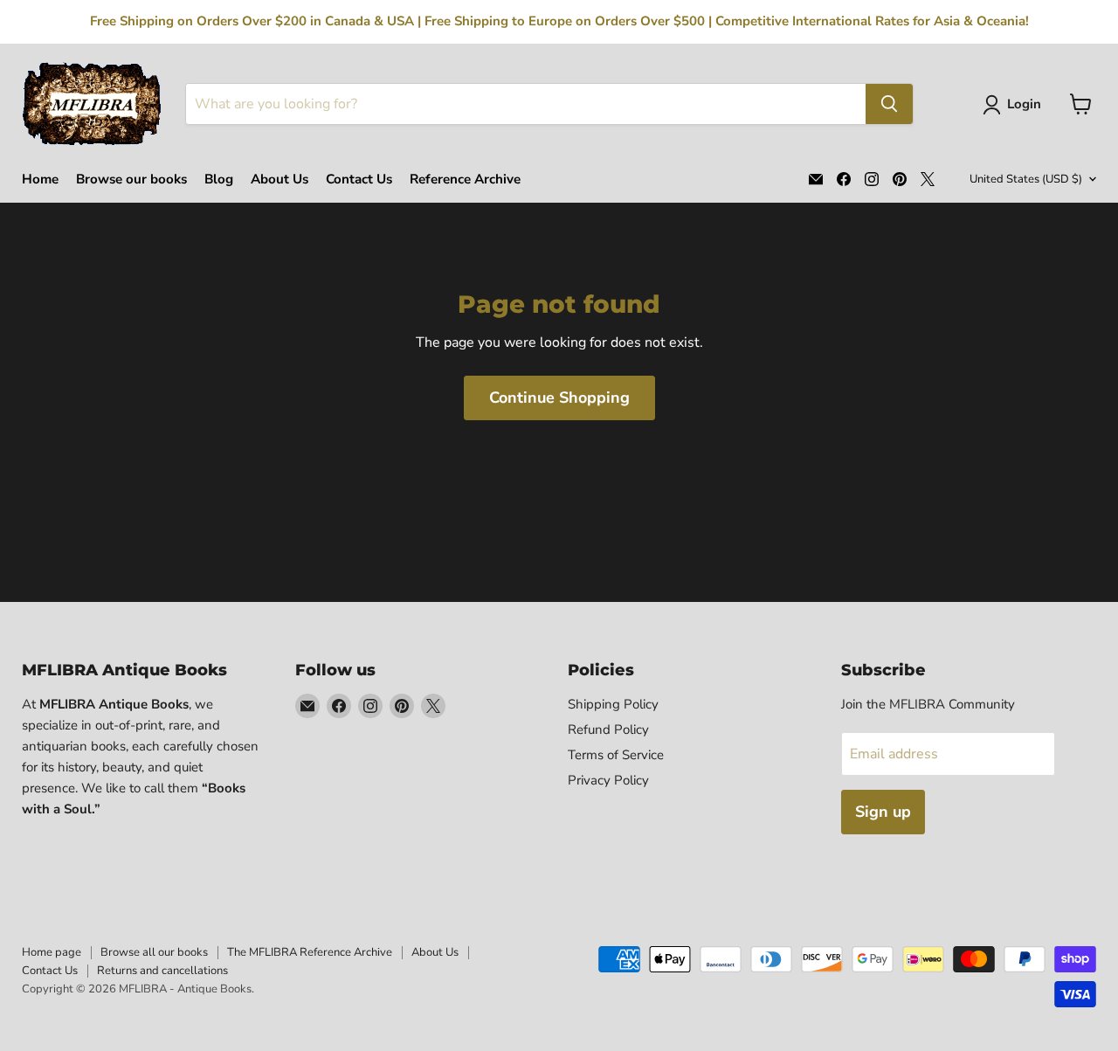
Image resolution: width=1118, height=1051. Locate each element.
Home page (51, 952)
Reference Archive (465, 179)
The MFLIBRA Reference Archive (309, 952)
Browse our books (131, 179)
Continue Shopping (559, 397)
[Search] (889, 104)
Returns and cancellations (162, 970)
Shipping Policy (613, 704)
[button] (1015, 104)
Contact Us (359, 179)
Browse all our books (154, 952)
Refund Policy (608, 729)
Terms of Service (616, 755)
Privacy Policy (608, 780)
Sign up (883, 811)
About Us (279, 179)
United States (1026, 179)
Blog (218, 179)
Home (40, 179)
